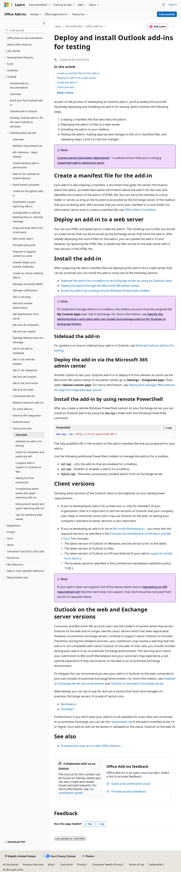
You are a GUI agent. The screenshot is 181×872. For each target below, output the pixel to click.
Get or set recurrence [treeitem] (25, 383)
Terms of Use (136, 864)
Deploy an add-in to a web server (76, 77)
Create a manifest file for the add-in (78, 73)
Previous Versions (33, 864)
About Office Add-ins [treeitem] (19, 44)
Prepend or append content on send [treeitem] (24, 254)
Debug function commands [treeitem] (25, 480)
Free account (167, 14)
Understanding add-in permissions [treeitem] (26, 165)
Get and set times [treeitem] (23, 389)
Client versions (65, 87)
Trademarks (155, 864)
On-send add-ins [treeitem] (23, 409)
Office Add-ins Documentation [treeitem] (25, 38)
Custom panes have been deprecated (83, 158)
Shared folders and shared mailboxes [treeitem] (24, 264)
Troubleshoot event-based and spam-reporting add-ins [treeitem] (27, 493)
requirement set (121, 722)
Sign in (172, 4)
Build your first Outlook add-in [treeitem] (26, 103)
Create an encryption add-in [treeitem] (28, 193)
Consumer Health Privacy (107, 864)
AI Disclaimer (11, 864)
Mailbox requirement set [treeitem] (27, 145)
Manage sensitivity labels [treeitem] (28, 284)
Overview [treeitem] (15, 94)
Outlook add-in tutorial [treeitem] (23, 111)
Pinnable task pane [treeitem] (24, 245)
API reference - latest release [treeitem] (25, 154)
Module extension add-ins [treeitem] (28, 402)
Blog (50, 864)
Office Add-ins (94, 26)
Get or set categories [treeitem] (25, 370)
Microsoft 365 (74, 26)
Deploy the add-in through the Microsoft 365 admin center (100, 286)
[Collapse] (44, 23)
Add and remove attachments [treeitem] (22, 305)
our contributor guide (76, 791)
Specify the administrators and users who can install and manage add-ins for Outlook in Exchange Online (111, 319)
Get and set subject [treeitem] (24, 331)
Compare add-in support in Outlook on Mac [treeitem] (29, 467)
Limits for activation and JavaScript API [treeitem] (30, 454)
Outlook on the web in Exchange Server (137, 683)
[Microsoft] (6, 4)
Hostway (66, 709)
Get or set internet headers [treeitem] (23, 361)
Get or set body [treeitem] (22, 297)
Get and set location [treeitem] (24, 376)
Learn (58, 26)
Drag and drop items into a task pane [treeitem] (28, 230)
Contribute (66, 864)
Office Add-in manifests (140, 210)
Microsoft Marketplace (128, 529)
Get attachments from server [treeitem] (26, 316)
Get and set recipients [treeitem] (26, 325)
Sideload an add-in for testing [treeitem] (29, 443)
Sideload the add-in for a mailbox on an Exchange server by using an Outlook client (116, 281)
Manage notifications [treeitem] (25, 290)
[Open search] (163, 5)
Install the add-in (67, 82)
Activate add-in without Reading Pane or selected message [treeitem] (28, 217)
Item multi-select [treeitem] (23, 238)
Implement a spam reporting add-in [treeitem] (24, 204)
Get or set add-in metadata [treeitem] (23, 351)
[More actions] (172, 26)
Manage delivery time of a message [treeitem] (28, 340)
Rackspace (68, 704)
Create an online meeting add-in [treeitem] (28, 275)
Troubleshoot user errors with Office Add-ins (91, 746)
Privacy (81, 864)
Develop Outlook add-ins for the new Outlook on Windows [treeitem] (26, 122)
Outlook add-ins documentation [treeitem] (19, 85)
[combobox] (24, 30)
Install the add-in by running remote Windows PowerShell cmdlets (105, 291)
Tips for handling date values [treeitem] (29, 517)
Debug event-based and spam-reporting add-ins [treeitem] (30, 506)
